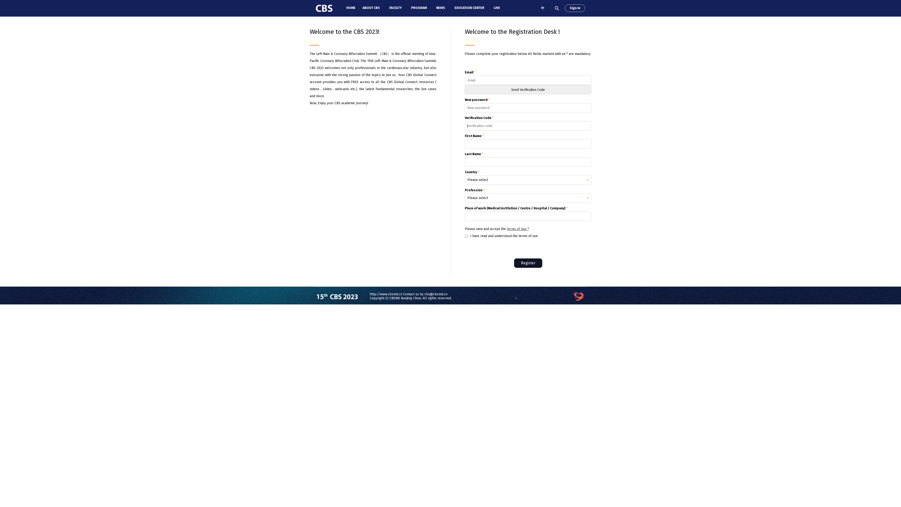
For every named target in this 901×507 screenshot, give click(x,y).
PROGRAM (419, 8)
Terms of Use (517, 229)
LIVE (497, 8)
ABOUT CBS (371, 8)
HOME (350, 8)
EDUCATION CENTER (469, 8)
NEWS (440, 8)
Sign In (575, 8)
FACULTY (395, 8)
